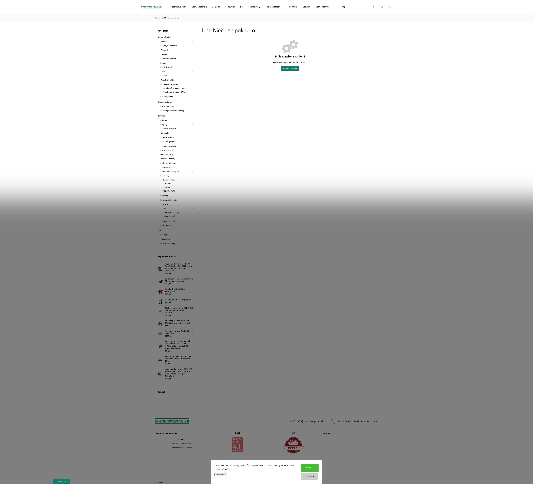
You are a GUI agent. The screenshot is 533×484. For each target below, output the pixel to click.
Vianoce (163, 41)
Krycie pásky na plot (169, 200)
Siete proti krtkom (168, 163)
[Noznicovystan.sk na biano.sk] (238, 445)
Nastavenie (220, 475)
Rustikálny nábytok (168, 67)
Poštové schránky (168, 150)
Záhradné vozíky (170, 216)
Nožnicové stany (167, 106)
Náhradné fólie (169, 180)
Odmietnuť (310, 476)
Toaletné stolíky (167, 80)
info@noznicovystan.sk (310, 421)
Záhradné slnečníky (168, 146)
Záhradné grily (166, 167)
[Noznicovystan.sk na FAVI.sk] (293, 445)
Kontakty (181, 439)
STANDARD (167, 183)
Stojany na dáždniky (168, 45)
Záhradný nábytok (168, 128)
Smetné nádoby (167, 137)
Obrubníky (164, 133)
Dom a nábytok (164, 37)
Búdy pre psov (166, 225)
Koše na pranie (166, 96)
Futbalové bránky (167, 243)
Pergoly (163, 124)
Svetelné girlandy (167, 141)
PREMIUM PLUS (169, 191)
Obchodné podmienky (181, 443)
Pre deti (163, 235)
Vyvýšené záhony (167, 158)
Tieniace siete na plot (169, 171)
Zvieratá (164, 204)
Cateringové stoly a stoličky (172, 110)
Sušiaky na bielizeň (168, 58)
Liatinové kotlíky (167, 154)
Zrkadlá (163, 54)
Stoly (162, 71)
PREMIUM (166, 187)
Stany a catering (165, 102)
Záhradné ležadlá (167, 221)
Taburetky (164, 50)
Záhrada (161, 116)
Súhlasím (310, 467)
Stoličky (163, 75)
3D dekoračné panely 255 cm (175, 88)
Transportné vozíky (171, 212)
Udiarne (163, 120)
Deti (159, 230)
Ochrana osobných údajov (181, 447)
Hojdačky (164, 195)
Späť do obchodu (290, 68)
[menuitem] (178, 7)
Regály (163, 63)
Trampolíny (165, 239)
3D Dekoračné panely (169, 84)
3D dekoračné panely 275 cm (175, 92)
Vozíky (163, 208)
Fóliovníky (164, 176)
